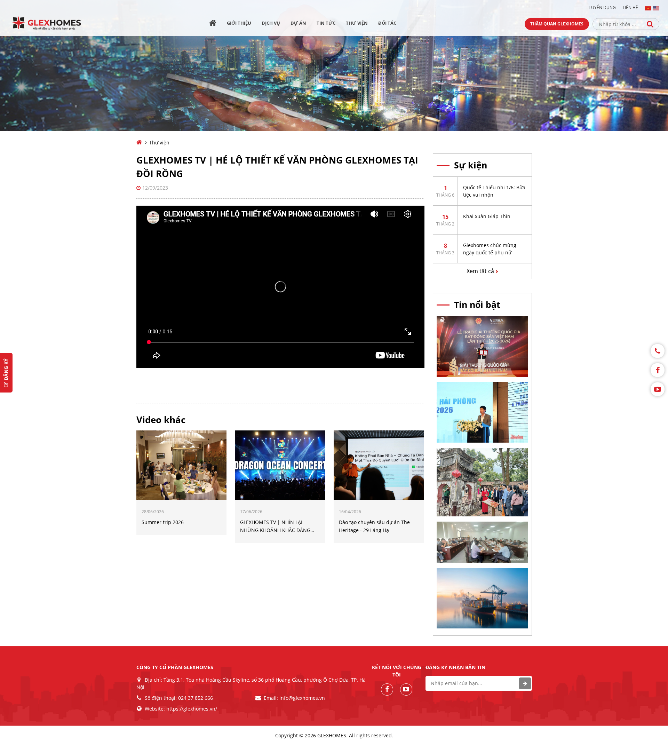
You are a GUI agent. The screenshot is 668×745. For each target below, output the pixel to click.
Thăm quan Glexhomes (556, 24)
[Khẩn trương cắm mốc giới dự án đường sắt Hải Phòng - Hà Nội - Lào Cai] (482, 541)
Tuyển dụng (602, 8)
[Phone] (658, 351)
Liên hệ (630, 8)
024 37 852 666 (195, 698)
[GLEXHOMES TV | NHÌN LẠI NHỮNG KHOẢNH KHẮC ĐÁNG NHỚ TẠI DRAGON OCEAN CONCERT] (280, 465)
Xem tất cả (480, 271)
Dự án (298, 23)
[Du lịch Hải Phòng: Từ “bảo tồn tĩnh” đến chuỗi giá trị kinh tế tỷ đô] (482, 481)
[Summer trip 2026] (181, 465)
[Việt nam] (648, 7)
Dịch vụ (271, 23)
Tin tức (326, 23)
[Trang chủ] (212, 24)
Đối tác (387, 23)
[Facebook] (658, 370)
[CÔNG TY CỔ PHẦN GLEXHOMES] (52, 23)
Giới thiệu (239, 23)
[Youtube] (658, 389)
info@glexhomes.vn (302, 698)
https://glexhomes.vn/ (191, 708)
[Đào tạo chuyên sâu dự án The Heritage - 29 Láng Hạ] (379, 465)
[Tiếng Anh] (656, 7)
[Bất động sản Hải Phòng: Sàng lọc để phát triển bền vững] (482, 411)
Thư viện (357, 23)
